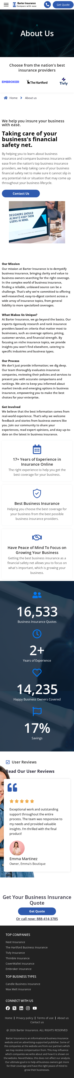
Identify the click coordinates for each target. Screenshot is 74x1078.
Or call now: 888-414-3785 (37, 918)
